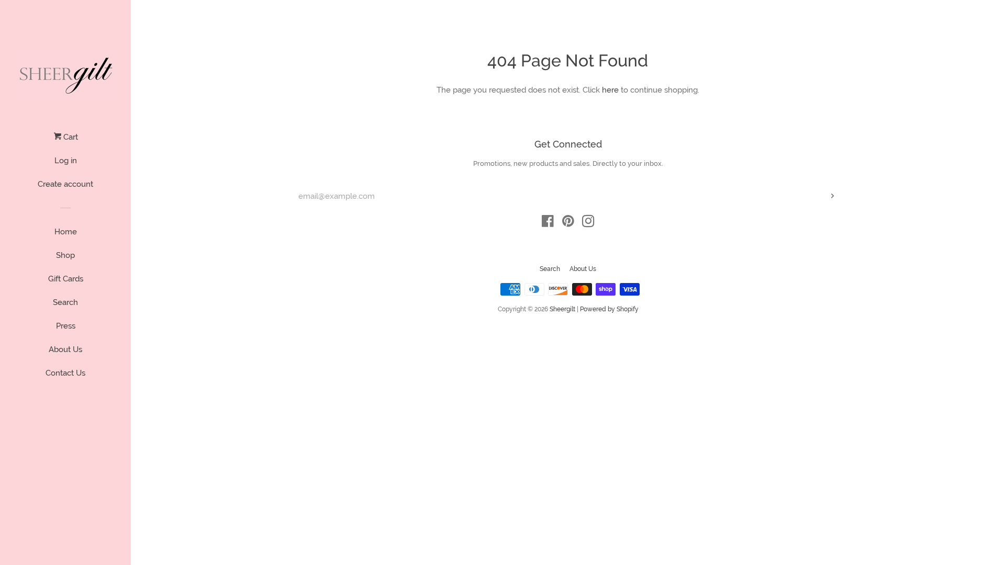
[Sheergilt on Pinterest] (568, 223)
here (610, 90)
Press (65, 326)
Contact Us (65, 373)
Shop (65, 255)
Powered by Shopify (609, 309)
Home (65, 231)
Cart (69, 137)
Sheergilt (562, 309)
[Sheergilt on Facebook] (547, 223)
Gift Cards (65, 279)
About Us (65, 349)
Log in (65, 160)
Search (65, 302)
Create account (65, 184)
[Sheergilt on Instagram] (588, 223)
